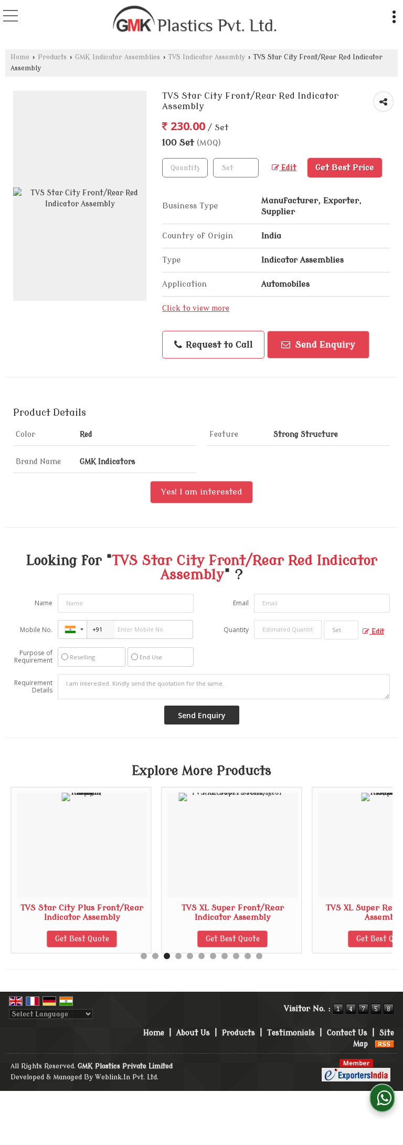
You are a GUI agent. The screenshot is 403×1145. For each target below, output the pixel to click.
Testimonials (291, 1033)
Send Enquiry (324, 345)
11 (259, 956)
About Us (193, 1033)
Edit (287, 168)
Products (52, 57)
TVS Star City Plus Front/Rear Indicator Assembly (81, 912)
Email (241, 602)
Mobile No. (36, 629)
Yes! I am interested (201, 492)
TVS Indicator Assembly (206, 57)
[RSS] (384, 1044)
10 (248, 956)
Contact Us (347, 1033)
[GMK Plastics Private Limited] (195, 20)
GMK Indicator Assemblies (117, 57)
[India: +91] (72, 629)
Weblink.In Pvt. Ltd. (126, 1077)
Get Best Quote (82, 939)
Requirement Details (33, 686)
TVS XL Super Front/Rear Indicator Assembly (233, 912)
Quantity (236, 629)
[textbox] (236, 167)
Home (19, 57)
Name (43, 602)
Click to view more (195, 308)
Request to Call (218, 345)
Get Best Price (344, 167)
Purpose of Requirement (33, 656)
